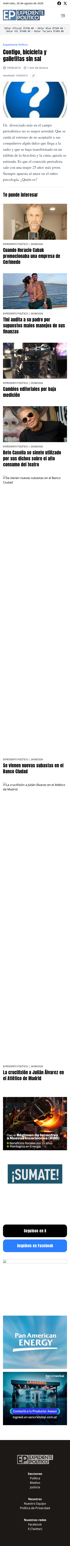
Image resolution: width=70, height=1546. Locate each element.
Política (35, 1478)
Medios (35, 1483)
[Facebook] (59, 3)
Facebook (35, 1524)
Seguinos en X (35, 1231)
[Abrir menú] (63, 16)
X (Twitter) (35, 1529)
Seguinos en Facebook (35, 1246)
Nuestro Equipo (35, 1503)
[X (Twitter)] (65, 3)
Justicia (35, 1487)
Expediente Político (15, 44)
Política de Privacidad (35, 1508)
